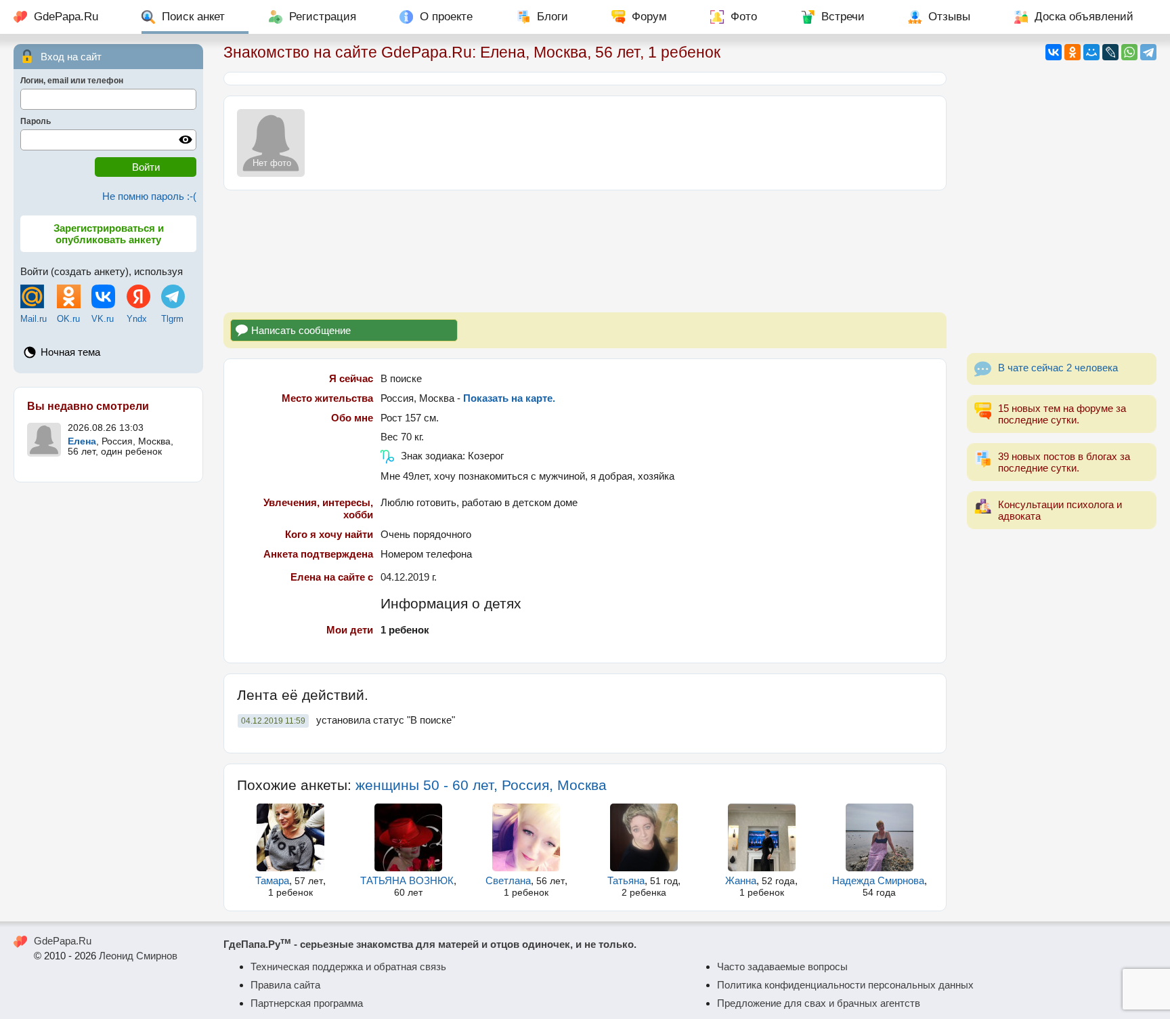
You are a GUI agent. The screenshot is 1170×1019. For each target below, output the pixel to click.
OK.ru (68, 319)
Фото (744, 16)
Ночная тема (70, 352)
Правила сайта (285, 985)
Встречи (843, 16)
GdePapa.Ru (66, 16)
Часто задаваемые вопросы (782, 966)
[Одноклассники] (1072, 52)
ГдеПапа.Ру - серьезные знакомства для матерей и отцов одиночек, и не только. (429, 944)
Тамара (272, 880)
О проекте (446, 16)
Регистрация (322, 16)
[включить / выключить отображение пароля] (185, 139)
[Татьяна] (643, 837)
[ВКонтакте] (1053, 52)
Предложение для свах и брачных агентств (818, 1003)
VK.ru (102, 319)
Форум (649, 16)
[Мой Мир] (1091, 52)
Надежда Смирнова (878, 880)
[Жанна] (761, 837)
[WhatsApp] (1129, 52)
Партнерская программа (307, 1003)
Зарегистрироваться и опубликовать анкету (108, 233)
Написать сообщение (301, 330)
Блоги (552, 16)
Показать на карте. (509, 398)
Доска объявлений (1084, 16)
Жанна (740, 880)
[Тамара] (291, 837)
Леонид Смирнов (138, 955)
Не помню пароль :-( (149, 196)
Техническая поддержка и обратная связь (348, 966)
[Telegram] (1148, 52)
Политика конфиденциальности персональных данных (845, 985)
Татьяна (626, 880)
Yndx (137, 319)
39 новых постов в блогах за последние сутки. (1064, 462)
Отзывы (949, 16)
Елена (82, 441)
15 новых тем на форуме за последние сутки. (1062, 413)
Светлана (508, 880)
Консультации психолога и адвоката (1060, 510)
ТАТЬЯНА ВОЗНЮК (407, 880)
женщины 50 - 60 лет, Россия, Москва (481, 785)
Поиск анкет (193, 16)
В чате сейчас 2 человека (1058, 367)
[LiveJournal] (1110, 52)
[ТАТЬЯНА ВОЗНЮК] (408, 837)
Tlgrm (172, 319)
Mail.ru (33, 319)
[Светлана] (526, 837)
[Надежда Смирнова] (879, 837)
